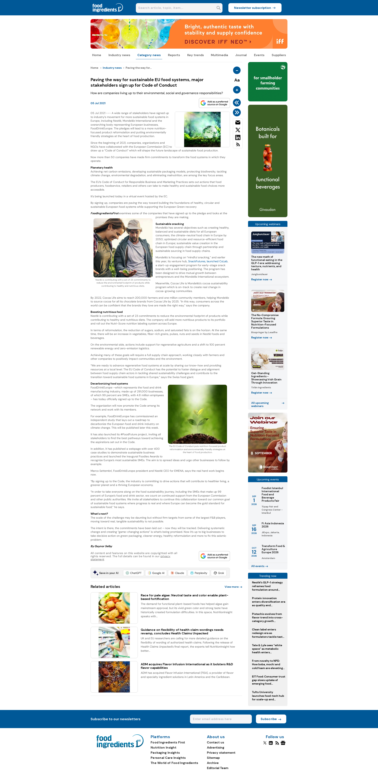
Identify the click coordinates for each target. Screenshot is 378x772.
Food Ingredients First (168, 742)
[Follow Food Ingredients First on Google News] (283, 744)
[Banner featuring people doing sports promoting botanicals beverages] (267, 216)
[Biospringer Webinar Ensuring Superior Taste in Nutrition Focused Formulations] (267, 471)
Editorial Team (217, 768)
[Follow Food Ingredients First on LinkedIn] (271, 744)
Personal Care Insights (168, 758)
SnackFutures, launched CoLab (208, 261)
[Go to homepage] (120, 747)
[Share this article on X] (237, 130)
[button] (133, 573)
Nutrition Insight (163, 747)
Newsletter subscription (252, 8)
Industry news (119, 55)
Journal (241, 55)
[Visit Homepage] (108, 14)
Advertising (215, 747)
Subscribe (269, 719)
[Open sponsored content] (189, 47)
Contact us (215, 742)
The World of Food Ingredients (174, 763)
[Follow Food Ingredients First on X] (265, 744)
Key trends (195, 55)
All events (257, 566)
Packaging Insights (165, 752)
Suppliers (279, 55)
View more (232, 586)
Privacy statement (221, 752)
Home (96, 55)
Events (259, 55)
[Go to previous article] (237, 103)
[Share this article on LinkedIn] (237, 138)
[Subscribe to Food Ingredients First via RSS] (237, 146)
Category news (149, 55)
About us (216, 737)
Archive (213, 763)
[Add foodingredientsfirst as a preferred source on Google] (214, 103)
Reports (174, 55)
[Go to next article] (237, 112)
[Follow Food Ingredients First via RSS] (277, 744)
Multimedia (219, 55)
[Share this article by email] (237, 123)
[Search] (218, 8)
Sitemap (213, 758)
